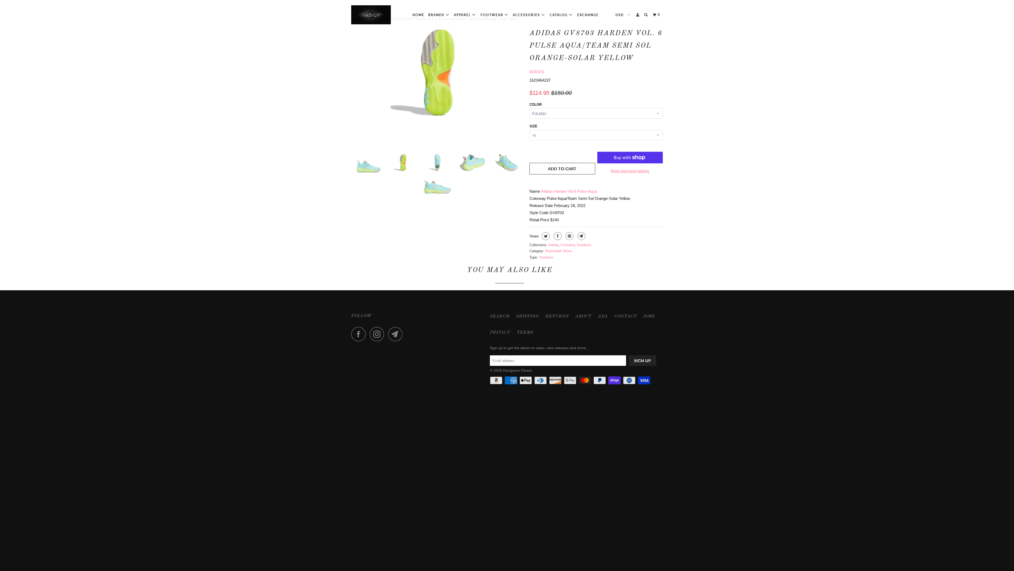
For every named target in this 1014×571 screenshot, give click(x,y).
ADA (603, 316)
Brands (437, 15)
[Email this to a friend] (580, 236)
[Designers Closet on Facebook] (360, 334)
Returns (557, 316)
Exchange (588, 15)
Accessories (527, 15)
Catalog (559, 15)
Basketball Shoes (558, 251)
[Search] (646, 15)
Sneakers (584, 245)
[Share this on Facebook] (557, 236)
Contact (625, 316)
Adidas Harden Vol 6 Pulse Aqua (569, 191)
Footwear (493, 15)
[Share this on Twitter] (545, 236)
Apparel (463, 15)
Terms (525, 332)
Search (500, 316)
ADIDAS (536, 72)
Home (418, 15)
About (583, 316)
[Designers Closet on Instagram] (378, 334)
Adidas (553, 245)
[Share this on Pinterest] (569, 236)
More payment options (630, 171)
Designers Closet (517, 370)
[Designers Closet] (378, 15)
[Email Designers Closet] (397, 334)
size (533, 126)
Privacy (500, 332)
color (535, 105)
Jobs (649, 316)
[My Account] (638, 15)
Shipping (527, 316)
